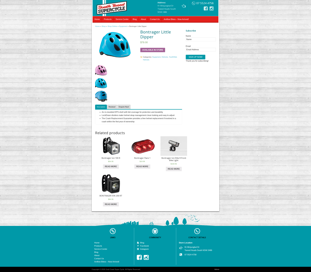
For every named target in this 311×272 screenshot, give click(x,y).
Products (108, 19)
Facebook (144, 246)
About (143, 19)
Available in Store (152, 50)
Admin (216, 269)
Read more (111, 166)
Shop (104, 26)
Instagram (144, 249)
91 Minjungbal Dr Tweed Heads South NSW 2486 (167, 7)
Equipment (123, 26)
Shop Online (112, 26)
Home (97, 19)
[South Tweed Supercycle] (112, 15)
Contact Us (155, 19)
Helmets (165, 57)
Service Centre (122, 19)
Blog (135, 19)
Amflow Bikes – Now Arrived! (176, 19)
